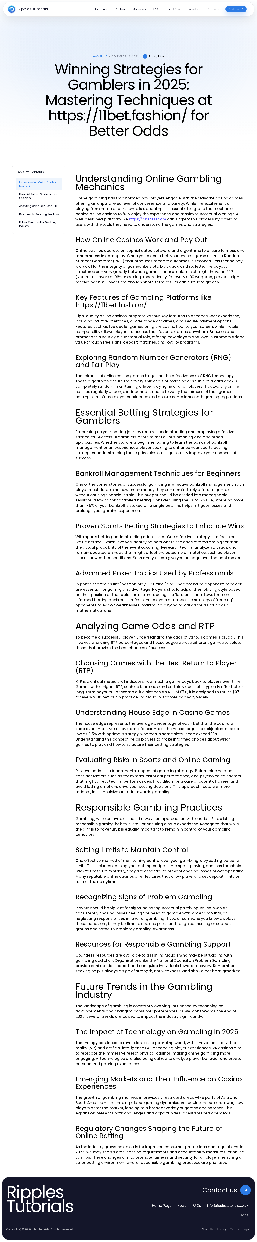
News (181, 1205)
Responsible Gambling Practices (39, 214)
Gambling (100, 56)
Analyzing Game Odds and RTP (38, 206)
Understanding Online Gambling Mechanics (38, 184)
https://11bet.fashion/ (147, 219)
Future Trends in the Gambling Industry (37, 224)
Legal (246, 1229)
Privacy (222, 1229)
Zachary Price (156, 56)
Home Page (161, 1205)
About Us (207, 1229)
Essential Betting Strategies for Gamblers (38, 196)
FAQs (196, 1205)
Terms (234, 1229)
